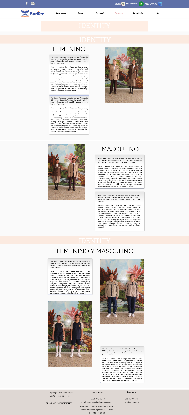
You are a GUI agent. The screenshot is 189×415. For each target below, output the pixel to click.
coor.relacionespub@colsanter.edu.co (97, 409)
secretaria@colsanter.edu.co (99, 402)
